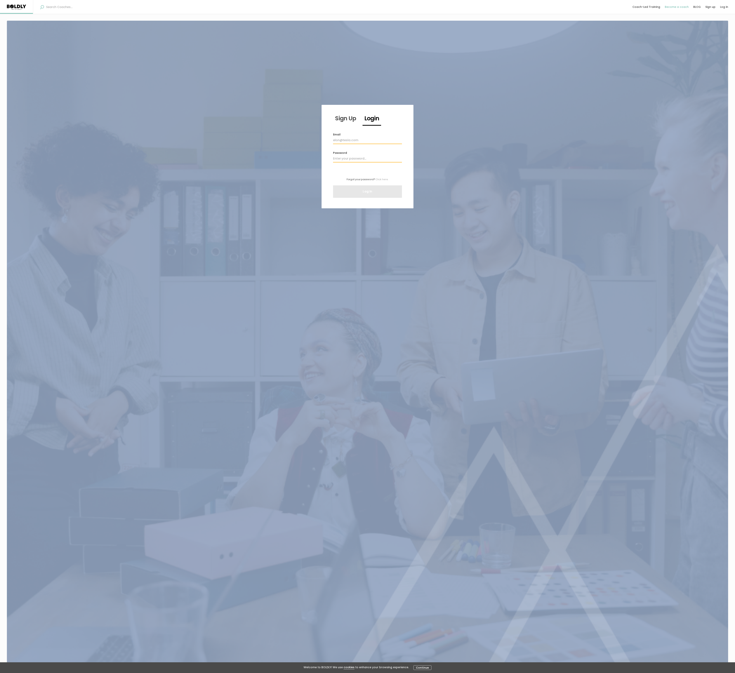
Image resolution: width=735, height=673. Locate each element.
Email (337, 134)
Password (340, 153)
